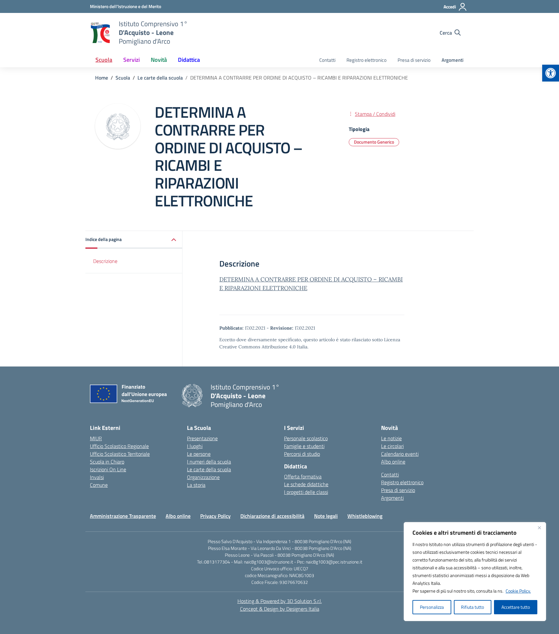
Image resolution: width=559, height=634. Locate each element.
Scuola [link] (103, 59)
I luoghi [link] (195, 446)
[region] (475, 571)
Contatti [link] (327, 60)
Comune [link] (99, 485)
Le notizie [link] (391, 438)
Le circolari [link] (392, 446)
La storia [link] (196, 485)
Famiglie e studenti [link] (304, 446)
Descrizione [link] (105, 261)
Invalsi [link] (97, 477)
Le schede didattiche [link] (306, 484)
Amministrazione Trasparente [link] (123, 516)
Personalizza (432, 607)
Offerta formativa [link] (303, 476)
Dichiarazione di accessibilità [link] (272, 516)
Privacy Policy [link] (215, 516)
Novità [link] (159, 59)
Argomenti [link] (453, 60)
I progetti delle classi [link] (306, 492)
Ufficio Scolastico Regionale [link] (119, 446)
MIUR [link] (96, 438)
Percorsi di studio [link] (302, 454)
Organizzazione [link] (203, 477)
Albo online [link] (393, 461)
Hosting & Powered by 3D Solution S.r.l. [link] (279, 601)
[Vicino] (539, 527)
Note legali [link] (326, 516)
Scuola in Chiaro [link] (107, 461)
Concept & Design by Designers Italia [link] (279, 609)
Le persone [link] (199, 454)
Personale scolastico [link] (306, 438)
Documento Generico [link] (374, 141)
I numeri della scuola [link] (209, 461)
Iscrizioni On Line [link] (108, 469)
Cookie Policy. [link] (518, 590)
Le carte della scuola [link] (209, 469)
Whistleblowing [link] (364, 516)
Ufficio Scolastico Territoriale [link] (120, 454)
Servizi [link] (131, 59)
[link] (550, 73)
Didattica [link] (189, 59)
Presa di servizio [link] (414, 60)
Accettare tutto (515, 607)
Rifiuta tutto (472, 607)
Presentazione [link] (202, 438)
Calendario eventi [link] (400, 454)
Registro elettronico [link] (366, 60)
